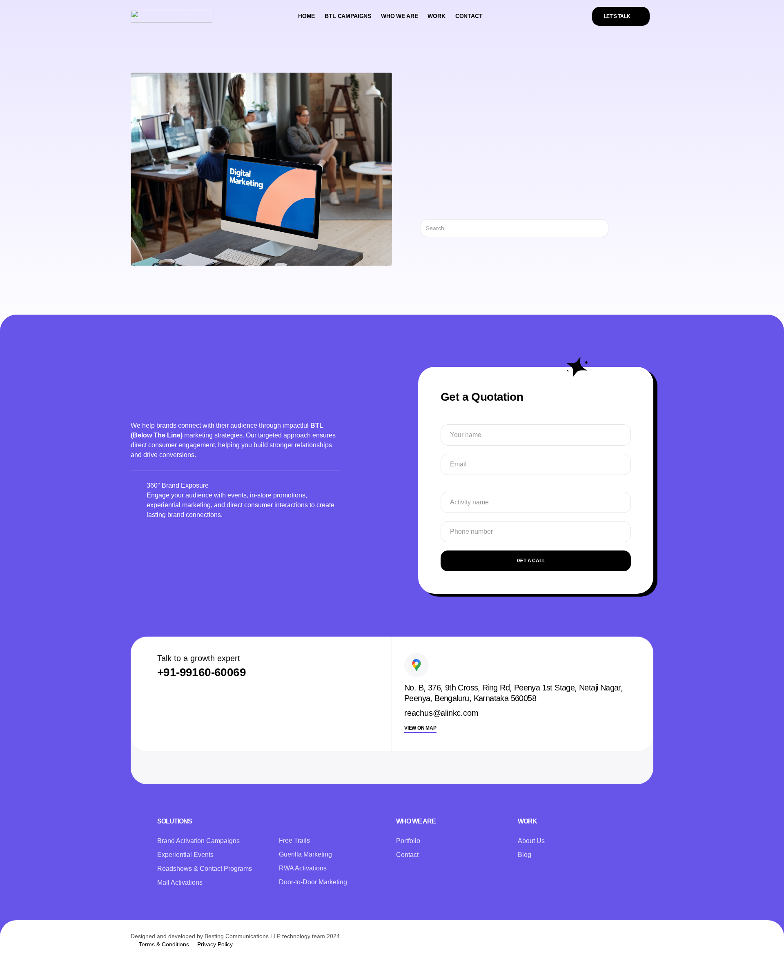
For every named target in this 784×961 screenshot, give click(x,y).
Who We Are (399, 16)
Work (436, 16)
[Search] (615, 228)
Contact (469, 16)
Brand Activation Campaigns (198, 840)
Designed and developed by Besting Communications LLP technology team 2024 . (237, 936)
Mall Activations (180, 882)
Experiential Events (185, 854)
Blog (524, 854)
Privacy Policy (215, 944)
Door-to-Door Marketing (313, 882)
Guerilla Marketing (305, 854)
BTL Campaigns (348, 16)
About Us (531, 840)
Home (306, 16)
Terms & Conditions (164, 944)
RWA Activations (303, 868)
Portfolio (408, 840)
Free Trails (294, 840)
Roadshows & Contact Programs (204, 868)
